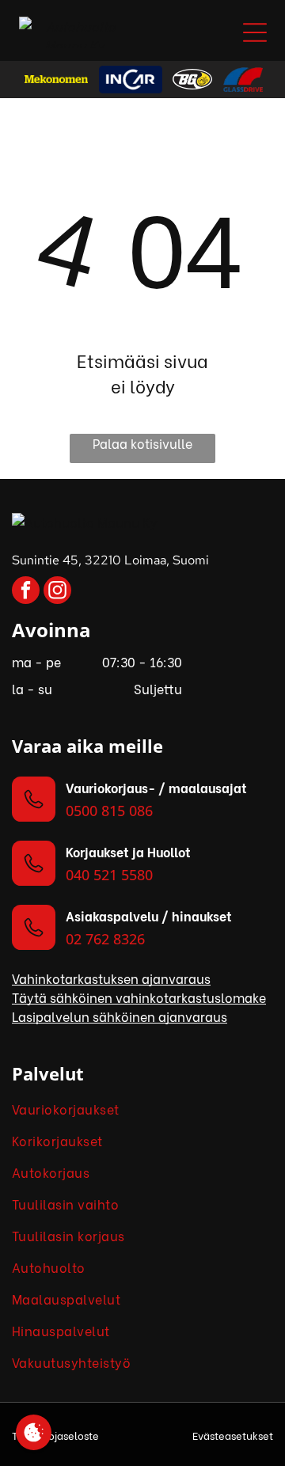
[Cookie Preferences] (33, 1432)
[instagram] (57, 592)
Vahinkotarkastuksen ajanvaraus (111, 978)
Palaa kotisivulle (142, 443)
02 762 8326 (105, 938)
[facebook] (26, 592)
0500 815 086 (109, 810)
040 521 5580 (109, 874)
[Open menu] (255, 32)
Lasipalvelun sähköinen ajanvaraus (119, 1016)
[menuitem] (142, 1109)
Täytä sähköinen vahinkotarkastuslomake (139, 997)
